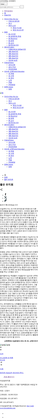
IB (5, 13)
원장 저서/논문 (18, 30)
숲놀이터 (7, 15)
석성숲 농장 (12, 60)
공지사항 (11, 65)
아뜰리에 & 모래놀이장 (17, 49)
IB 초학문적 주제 (14, 36)
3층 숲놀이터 (13, 54)
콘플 (10, 82)
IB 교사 (11, 43)
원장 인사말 (17, 28)
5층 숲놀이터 (13, 58)
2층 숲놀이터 (13, 51)
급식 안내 (12, 67)
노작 (10, 80)
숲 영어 (11, 78)
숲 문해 (11, 74)
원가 (10, 23)
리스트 (2, 360)
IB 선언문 (12, 34)
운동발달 (11, 85)
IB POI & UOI (13, 45)
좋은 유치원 (8, 179)
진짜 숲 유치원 (13, 21)
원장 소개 (12, 26)
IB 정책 (11, 41)
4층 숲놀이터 (13, 56)
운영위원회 (12, 69)
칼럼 (10, 89)
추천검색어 (8, 11)
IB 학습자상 (12, 38)
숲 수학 (11, 76)
